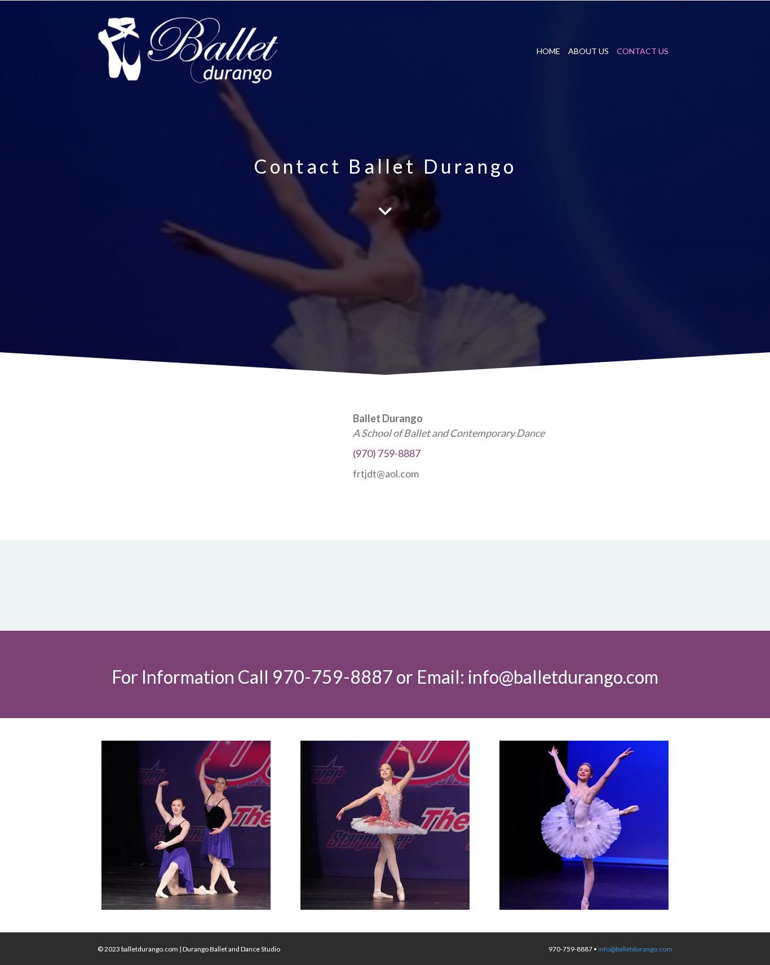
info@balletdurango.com (563, 677)
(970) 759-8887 (387, 453)
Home (548, 51)
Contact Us (643, 51)
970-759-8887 (332, 677)
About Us (588, 51)
